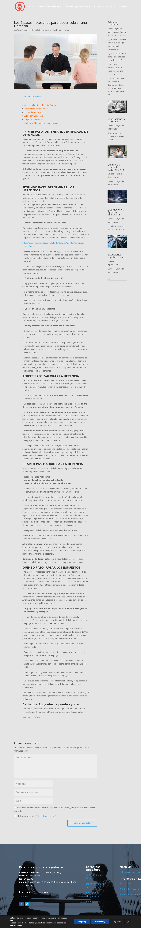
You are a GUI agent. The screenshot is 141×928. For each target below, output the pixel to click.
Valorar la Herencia (32, 112)
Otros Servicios (105, 7)
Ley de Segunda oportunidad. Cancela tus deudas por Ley (117, 32)
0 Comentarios (63, 30)
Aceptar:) (82, 921)
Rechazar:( (100, 921)
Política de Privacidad (130, 894)
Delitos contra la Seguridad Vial (95, 885)
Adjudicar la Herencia (33, 116)
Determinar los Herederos (36, 108)
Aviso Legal (125, 883)
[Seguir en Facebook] (21, 904)
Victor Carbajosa (23, 30)
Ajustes (117, 921)
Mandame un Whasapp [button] (32, 96)
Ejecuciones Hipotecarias (93, 894)
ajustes (18, 925)
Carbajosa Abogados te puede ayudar (41, 123)
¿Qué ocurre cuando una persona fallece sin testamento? (117, 56)
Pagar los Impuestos (33, 119)
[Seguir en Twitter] (27, 904)
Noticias (123, 7)
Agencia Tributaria (96, 901)
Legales (53, 30)
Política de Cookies (129, 889)
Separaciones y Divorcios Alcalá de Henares (116, 136)
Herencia (45, 30)
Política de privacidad (45, 816)
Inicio (31, 7)
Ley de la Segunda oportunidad (80, 7)
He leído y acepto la (36, 816)
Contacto (24, 896)
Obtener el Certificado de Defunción (40, 105)
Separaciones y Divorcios (49, 7)
